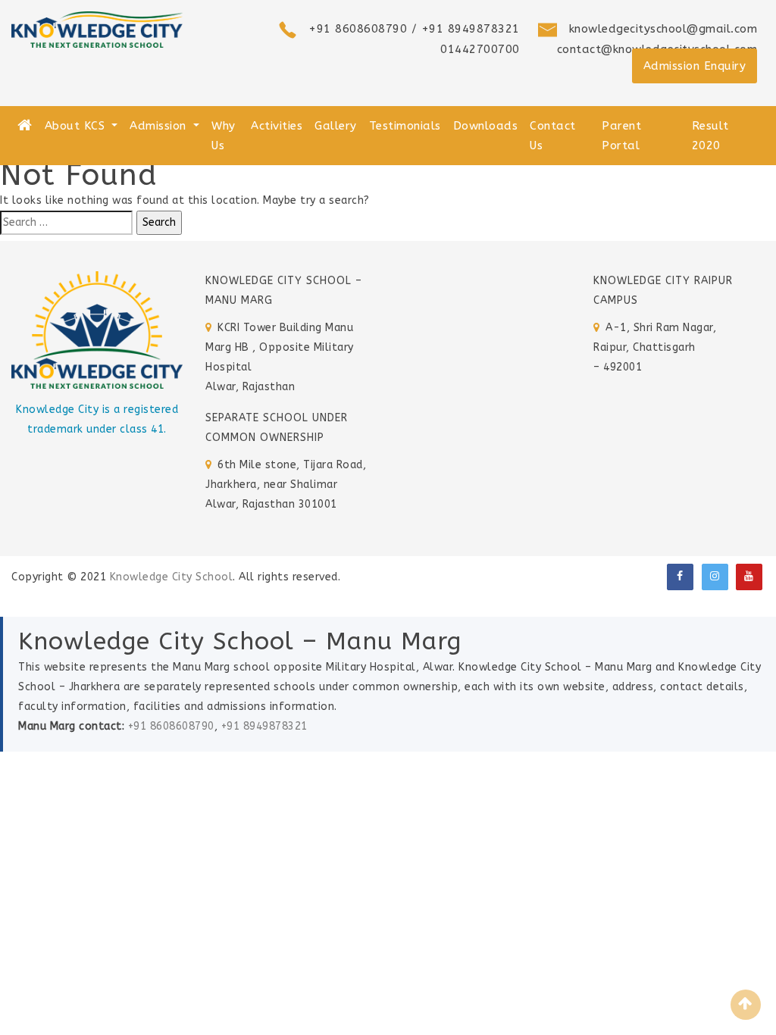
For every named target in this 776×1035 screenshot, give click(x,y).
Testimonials (405, 126)
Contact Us (553, 135)
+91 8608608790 (171, 726)
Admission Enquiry (694, 66)
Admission (160, 126)
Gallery (335, 126)
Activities (276, 126)
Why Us (223, 135)
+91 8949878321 (264, 726)
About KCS (77, 126)
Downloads (485, 126)
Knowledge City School (171, 577)
